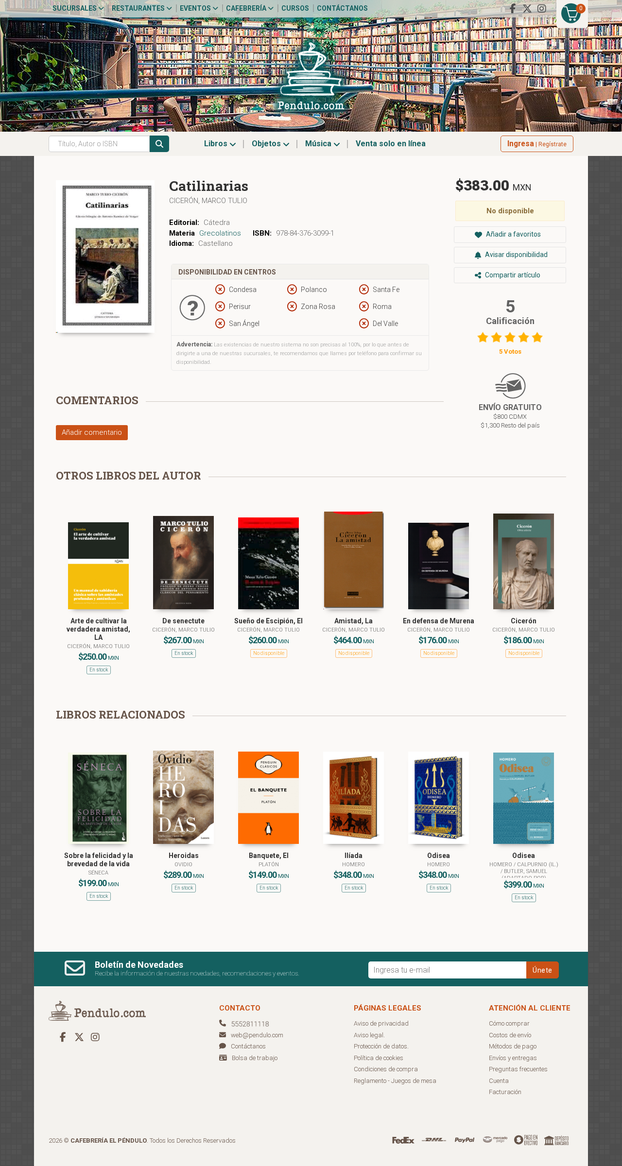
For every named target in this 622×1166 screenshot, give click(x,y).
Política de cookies (378, 1058)
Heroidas (184, 855)
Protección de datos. (381, 1046)
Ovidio (183, 864)
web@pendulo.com (257, 1035)
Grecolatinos (220, 233)
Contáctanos (342, 8)
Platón (269, 864)
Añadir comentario (92, 432)
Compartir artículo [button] (512, 275)
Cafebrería (247, 8)
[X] (527, 8)
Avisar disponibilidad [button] (516, 254)
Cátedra (217, 222)
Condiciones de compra (386, 1069)
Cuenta (499, 1080)
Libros (216, 143)
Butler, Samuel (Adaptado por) (524, 874)
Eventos (196, 8)
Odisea (438, 855)
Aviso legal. (369, 1035)
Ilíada (354, 855)
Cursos (295, 8)
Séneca (98, 873)
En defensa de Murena (438, 621)
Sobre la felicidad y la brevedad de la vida (98, 860)
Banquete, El (269, 855)
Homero (353, 864)
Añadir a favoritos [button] (512, 234)
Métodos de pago (512, 1046)
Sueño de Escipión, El (268, 621)
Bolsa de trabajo (254, 1058)
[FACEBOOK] (512, 8)
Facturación (505, 1092)
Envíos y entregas (513, 1058)
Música (319, 143)
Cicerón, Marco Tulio (208, 200)
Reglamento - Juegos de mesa (395, 1080)
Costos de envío (510, 1035)
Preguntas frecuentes (518, 1069)
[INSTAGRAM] (542, 8)
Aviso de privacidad (381, 1023)
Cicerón (523, 621)
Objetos (267, 143)
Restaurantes (139, 8)
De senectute (183, 621)
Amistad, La (353, 621)
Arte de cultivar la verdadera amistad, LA (98, 629)
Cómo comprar (509, 1023)
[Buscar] (159, 144)
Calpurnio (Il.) (537, 864)
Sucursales (75, 8)
